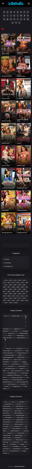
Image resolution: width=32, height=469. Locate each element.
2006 (19, 293)
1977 (13, 282)
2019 (4, 300)
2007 (24, 293)
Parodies (7, 259)
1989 (17, 287)
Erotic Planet (24, 373)
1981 (6, 285)
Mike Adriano (19, 440)
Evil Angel (25, 331)
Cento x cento (17, 359)
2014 (6, 298)
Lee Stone (5, 426)
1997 (4, 291)
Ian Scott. (9, 433)
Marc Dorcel (15, 364)
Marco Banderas (18, 413)
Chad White (16, 446)
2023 (22, 300)
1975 (4, 282)
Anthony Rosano (18, 424)
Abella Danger (18, 435)
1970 (6, 280)
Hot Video (23, 384)
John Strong (17, 411)
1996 (24, 289)
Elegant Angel (15, 316)
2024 (27, 300)
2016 (15, 298)
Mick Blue (21, 402)
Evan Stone (6, 424)
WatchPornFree (20, 466)
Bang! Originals (24, 333)
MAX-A (4, 371)
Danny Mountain (20, 415)
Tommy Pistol (6, 422)
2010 (13, 296)
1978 (17, 282)
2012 (22, 296)
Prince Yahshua (16, 428)
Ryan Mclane (16, 448)
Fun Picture (10, 366)
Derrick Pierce (6, 419)
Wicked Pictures (22, 353)
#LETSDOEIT (6, 359)
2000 (17, 291)
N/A (5, 316)
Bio (13, 402)
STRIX (27, 371)
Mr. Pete (19, 404)
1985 (24, 285)
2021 (13, 300)
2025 (6, 302)
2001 (22, 291)
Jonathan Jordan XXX (16, 377)
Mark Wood (6, 411)
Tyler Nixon (13, 444)
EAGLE (9, 335)
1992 (6, 289)
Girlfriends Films (7, 338)
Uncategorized (8, 266)
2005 (15, 293)
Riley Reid (17, 437)
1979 (22, 282)
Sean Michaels (14, 451)
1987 (8, 287)
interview (26, 431)
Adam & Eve (11, 333)
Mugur (22, 444)
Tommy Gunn (19, 408)
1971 (10, 280)
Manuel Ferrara (7, 408)
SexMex (22, 368)
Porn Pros (26, 364)
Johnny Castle (6, 437)
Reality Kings (20, 335)
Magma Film (17, 386)
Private (15, 331)
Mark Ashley (20, 417)
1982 (10, 285)
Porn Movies (8, 263)
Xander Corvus (19, 422)
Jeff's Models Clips (10, 368)
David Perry (6, 413)
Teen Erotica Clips (9, 355)
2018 (24, 298)
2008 (4, 296)
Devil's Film (18, 350)
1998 (8, 291)
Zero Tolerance (11, 384)
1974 (24, 280)
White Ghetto (20, 357)
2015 (10, 298)
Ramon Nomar (6, 406)
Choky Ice (5, 446)
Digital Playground (7, 357)
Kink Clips (19, 348)
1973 (19, 280)
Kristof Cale (16, 442)
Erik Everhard (19, 406)
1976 (8, 282)
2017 (19, 298)
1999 (13, 291)
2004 (10, 293)
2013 (27, 296)
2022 (17, 300)
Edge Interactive (7, 382)
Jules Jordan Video (16, 371)
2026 (10, 302)
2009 (8, 296)
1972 (15, 280)
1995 (19, 289)
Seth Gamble (8, 417)
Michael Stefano (7, 440)
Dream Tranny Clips (17, 379)
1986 (4, 287)
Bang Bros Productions (13, 375)
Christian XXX (20, 433)
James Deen (8, 404)
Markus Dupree (15, 431)
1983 (15, 285)
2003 (6, 293)
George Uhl (17, 426)
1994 (15, 289)
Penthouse (6, 362)
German (16, 302)
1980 (27, 282)
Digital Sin (16, 329)
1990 (22, 287)
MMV (20, 355)
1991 (27, 287)
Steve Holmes (6, 415)
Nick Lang (5, 442)
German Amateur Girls (22, 382)
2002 (27, 291)
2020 (8, 300)
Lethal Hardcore (21, 338)
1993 (10, 289)
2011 (17, 296)
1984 (19, 285)
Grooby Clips (21, 366)
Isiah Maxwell (19, 419)
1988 (13, 287)
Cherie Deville (6, 435)
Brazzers (8, 348)
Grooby (7, 386)
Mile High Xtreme (11, 373)
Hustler (15, 362)
